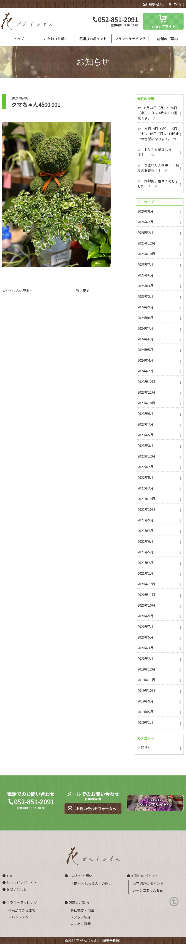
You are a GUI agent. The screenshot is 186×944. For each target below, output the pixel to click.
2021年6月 (145, 541)
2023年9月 (145, 413)
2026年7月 (145, 221)
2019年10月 (146, 690)
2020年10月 (146, 605)
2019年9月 (145, 701)
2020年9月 (145, 615)
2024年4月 (145, 360)
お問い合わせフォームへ (96, 808)
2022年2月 (145, 488)
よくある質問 (80, 924)
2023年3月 (145, 445)
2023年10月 (146, 402)
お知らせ (144, 747)
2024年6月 (145, 338)
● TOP (7, 875)
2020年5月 (145, 637)
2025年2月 (145, 296)
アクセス (179, 4)
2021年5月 (145, 551)
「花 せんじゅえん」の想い (91, 883)
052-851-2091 (118, 19)
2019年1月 (145, 722)
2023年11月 (146, 392)
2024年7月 (145, 328)
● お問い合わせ (14, 889)
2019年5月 (145, 711)
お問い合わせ (157, 4)
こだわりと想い (56, 38)
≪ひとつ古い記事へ (17, 290)
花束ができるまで (21, 910)
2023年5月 (145, 434)
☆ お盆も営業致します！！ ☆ (154, 152)
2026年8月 (145, 211)
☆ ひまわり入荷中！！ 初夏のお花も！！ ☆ (158, 168)
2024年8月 (145, 317)
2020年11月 (146, 594)
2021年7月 (145, 530)
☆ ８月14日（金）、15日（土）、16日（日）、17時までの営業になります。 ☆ (158, 133)
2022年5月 (145, 477)
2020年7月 (145, 626)
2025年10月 (146, 253)
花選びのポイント (93, 38)
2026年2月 (145, 232)
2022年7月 (145, 466)
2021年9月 (145, 520)
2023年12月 (146, 381)
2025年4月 (145, 285)
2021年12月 (146, 498)
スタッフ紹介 (80, 917)
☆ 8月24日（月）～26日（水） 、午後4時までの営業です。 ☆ (157, 112)
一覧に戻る (81, 290)
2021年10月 (146, 509)
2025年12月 (146, 243)
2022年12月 (146, 456)
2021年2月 (145, 562)
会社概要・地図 (82, 910)
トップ (19, 38)
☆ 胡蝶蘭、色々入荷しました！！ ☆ (157, 184)
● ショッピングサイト (19, 882)
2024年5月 (145, 349)
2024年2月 (145, 370)
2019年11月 (146, 679)
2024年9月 (145, 307)
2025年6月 (145, 275)
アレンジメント (20, 917)
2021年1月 (145, 573)
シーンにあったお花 (148, 890)
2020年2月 (145, 658)
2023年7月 (145, 424)
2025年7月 (145, 264)
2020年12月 (146, 583)
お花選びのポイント (148, 883)
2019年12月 (146, 669)
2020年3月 (145, 647)
